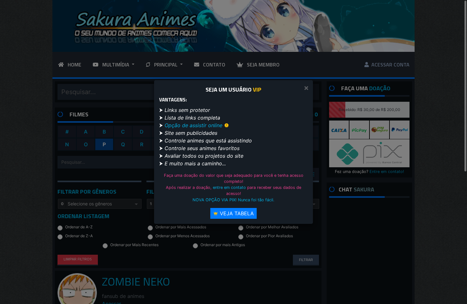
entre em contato (229, 187)
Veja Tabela (236, 213)
